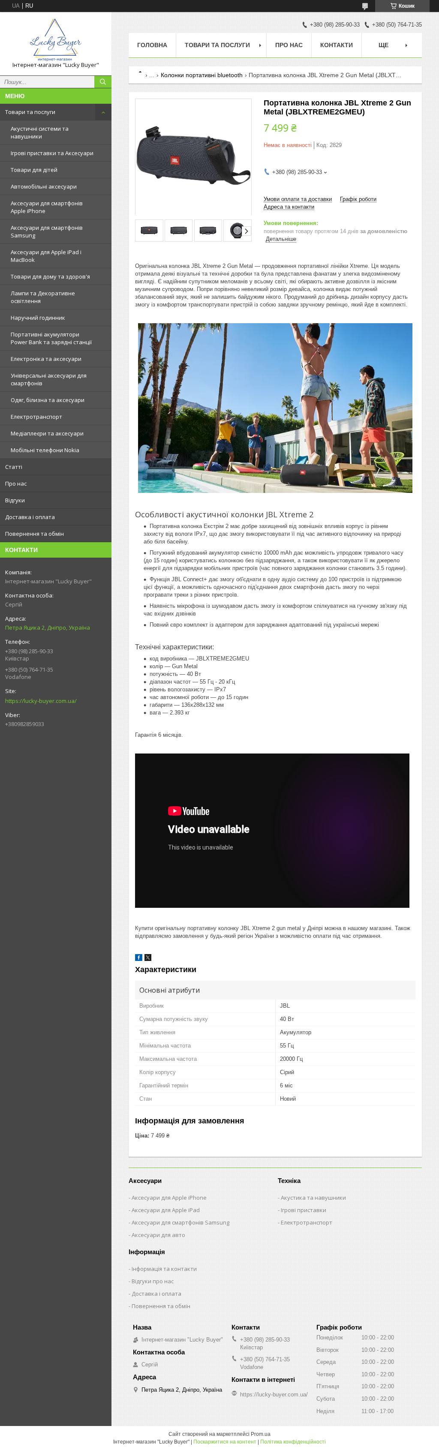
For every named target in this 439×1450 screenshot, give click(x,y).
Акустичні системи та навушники (40, 132)
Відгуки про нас (153, 1281)
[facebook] (138, 959)
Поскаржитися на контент (224, 1442)
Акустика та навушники (313, 1197)
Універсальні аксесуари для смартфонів (49, 379)
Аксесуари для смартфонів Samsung (47, 231)
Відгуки (15, 500)
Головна (152, 45)
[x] (147, 959)
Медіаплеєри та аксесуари (47, 433)
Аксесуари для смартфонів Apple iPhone (47, 207)
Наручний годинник (38, 317)
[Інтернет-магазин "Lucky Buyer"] (55, 39)
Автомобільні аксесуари (44, 186)
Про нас (16, 483)
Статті (13, 467)
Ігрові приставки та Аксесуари (52, 153)
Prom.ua (261, 1434)
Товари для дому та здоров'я (50, 276)
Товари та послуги (30, 112)
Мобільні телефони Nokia (45, 450)
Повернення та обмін (34, 533)
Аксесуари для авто (158, 1235)
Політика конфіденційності (293, 1442)
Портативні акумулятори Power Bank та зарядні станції (51, 338)
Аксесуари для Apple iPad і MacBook (46, 256)
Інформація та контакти (164, 1269)
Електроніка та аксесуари (46, 359)
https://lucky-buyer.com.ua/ (41, 701)
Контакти (336, 45)
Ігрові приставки (303, 1210)
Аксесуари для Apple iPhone (169, 1197)
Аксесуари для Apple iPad (166, 1210)
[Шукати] (102, 81)
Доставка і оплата (30, 517)
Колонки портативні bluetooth (202, 75)
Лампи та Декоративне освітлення (43, 297)
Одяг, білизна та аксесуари (47, 400)
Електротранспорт (36, 416)
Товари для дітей (34, 170)
